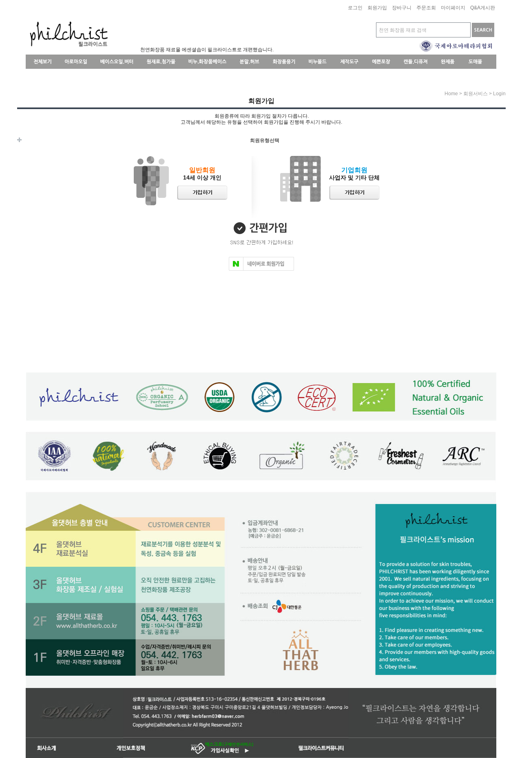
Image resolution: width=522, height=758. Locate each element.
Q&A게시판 (482, 8)
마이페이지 (453, 8)
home (451, 93)
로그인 (355, 8)
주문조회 (426, 8)
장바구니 (401, 8)
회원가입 (377, 8)
